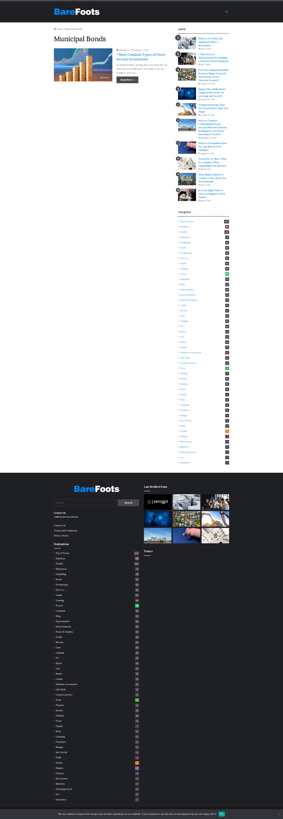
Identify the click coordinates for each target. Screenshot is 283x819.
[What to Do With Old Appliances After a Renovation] (187, 43)
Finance (184, 373)
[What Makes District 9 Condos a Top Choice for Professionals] (187, 179)
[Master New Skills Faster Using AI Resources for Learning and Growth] (187, 93)
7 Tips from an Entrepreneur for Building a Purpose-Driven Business (213, 58)
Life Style (185, 357)
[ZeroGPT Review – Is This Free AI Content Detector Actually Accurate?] (157, 502)
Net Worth (185, 420)
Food (182, 389)
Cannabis (184, 279)
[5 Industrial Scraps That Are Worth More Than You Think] (187, 109)
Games (59, 768)
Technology (186, 252)
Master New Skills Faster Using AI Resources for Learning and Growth (212, 92)
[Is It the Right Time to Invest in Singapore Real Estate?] (187, 195)
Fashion (184, 383)
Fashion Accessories (190, 352)
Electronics (186, 441)
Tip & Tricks (187, 221)
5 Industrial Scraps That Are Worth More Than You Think (213, 108)
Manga (183, 415)
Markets (184, 446)
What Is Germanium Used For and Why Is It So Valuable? (212, 147)
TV (181, 326)
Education (185, 237)
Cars (182, 315)
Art (181, 457)
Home (59, 29)
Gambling (185, 242)
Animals (184, 321)
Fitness (184, 436)
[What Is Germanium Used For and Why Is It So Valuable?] (187, 148)
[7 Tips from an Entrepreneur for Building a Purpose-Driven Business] (187, 59)
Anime (183, 263)
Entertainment (187, 294)
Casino (183, 347)
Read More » (127, 79)
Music (183, 342)
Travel (183, 273)
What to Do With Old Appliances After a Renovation (210, 42)
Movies (184, 310)
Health (183, 231)
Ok (221, 814)
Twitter (148, 551)
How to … (185, 258)
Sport (183, 331)
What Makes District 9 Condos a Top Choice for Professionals (212, 178)
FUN (182, 425)
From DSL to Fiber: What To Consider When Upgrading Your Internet (212, 162)
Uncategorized (188, 452)
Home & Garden (188, 300)
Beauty (183, 378)
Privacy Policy (61, 535)
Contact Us (60, 525)
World (183, 431)
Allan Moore (124, 50)
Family (183, 394)
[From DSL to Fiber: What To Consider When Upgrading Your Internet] (187, 163)
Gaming (184, 268)
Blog (182, 284)
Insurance (185, 462)
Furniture (185, 410)
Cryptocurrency (188, 363)
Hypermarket (187, 289)
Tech (182, 368)
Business (184, 226)
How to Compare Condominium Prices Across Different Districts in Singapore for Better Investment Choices (212, 127)
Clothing (184, 404)
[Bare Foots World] (77, 12)
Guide (183, 305)
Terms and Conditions (65, 530)
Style (182, 399)
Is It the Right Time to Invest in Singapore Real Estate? (211, 194)
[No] (279, 814)
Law (182, 336)
